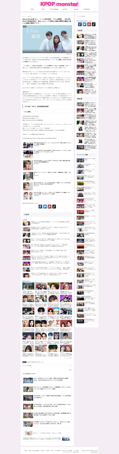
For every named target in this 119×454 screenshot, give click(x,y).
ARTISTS (42, 450)
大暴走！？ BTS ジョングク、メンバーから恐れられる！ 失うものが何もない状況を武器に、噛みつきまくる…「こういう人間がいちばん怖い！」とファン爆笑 (53, 293)
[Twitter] (45, 207)
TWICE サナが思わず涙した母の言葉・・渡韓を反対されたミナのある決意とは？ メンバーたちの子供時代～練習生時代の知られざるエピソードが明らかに (28, 331)
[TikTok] (54, 207)
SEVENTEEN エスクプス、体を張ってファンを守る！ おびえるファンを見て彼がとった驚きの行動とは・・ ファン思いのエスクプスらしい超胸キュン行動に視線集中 (53, 306)
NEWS (29, 450)
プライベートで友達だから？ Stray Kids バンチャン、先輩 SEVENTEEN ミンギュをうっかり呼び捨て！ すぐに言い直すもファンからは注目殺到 (41, 343)
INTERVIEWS (58, 450)
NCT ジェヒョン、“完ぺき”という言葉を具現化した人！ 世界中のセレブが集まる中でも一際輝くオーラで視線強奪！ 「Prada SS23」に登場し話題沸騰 (28, 306)
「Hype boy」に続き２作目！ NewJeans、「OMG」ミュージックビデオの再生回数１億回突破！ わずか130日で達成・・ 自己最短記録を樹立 (28, 293)
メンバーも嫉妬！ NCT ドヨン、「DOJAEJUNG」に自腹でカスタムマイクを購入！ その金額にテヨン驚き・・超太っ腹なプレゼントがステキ (53, 356)
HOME (25, 450)
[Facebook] (40, 207)
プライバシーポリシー (67, 452)
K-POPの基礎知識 (35, 450)
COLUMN (47, 450)
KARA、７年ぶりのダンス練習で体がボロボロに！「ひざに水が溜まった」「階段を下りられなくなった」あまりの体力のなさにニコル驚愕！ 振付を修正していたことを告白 (41, 293)
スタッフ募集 (75, 450)
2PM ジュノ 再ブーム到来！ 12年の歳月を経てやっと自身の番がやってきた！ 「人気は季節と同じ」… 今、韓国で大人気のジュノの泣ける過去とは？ (66, 343)
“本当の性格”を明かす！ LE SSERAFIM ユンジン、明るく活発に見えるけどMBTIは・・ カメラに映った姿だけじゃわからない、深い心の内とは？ (66, 293)
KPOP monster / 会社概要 (67, 450)
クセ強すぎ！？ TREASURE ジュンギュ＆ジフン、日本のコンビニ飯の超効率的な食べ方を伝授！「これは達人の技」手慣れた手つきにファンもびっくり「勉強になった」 (41, 331)
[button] (71, 365)
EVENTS (52, 450)
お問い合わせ (75, 452)
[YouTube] (50, 207)
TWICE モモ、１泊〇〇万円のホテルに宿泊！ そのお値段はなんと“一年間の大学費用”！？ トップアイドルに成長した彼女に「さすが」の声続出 (28, 356)
